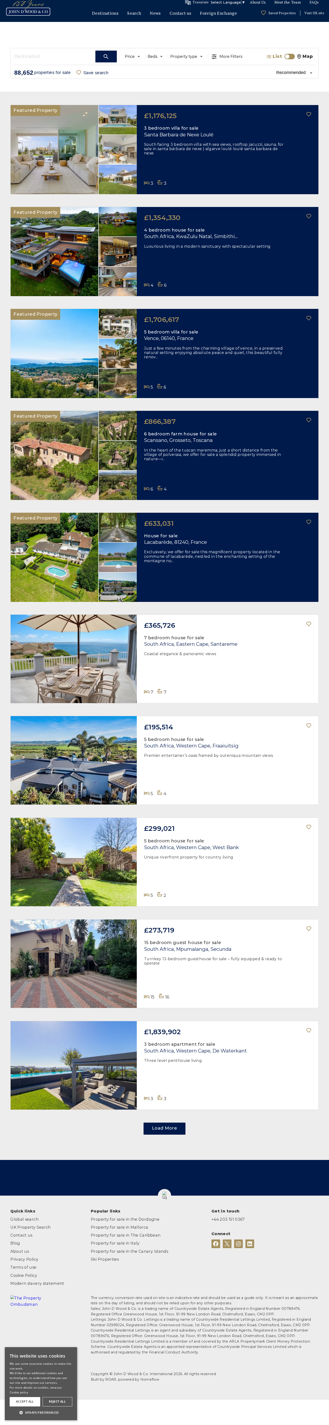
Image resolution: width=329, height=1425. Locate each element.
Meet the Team (287, 2)
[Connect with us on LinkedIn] (249, 1243)
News (155, 13)
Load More (164, 1128)
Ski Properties (105, 1259)
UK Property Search (30, 1227)
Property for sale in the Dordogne (125, 1219)
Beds (152, 56)
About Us (258, 2)
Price (130, 56)
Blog (15, 1243)
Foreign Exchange (218, 13)
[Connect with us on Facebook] (215, 1243)
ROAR (110, 1379)
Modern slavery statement (37, 1283)
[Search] (106, 56)
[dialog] (41, 1383)
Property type (183, 56)
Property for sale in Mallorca (119, 1227)
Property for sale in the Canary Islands (129, 1251)
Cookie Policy (23, 1275)
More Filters (230, 56)
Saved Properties (282, 13)
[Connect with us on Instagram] (238, 1243)
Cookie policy (19, 1392)
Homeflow (149, 1379)
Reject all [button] (57, 1401)
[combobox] (54, 56)
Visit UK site (314, 13)
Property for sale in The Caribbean (125, 1235)
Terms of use (23, 1267)
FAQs (314, 2)
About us (19, 1251)
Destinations (105, 13)
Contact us (180, 13)
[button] (164, 1195)
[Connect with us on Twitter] (227, 1243)
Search (134, 13)
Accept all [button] (25, 1401)
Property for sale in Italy (115, 1243)
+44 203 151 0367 (228, 1219)
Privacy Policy (24, 1259)
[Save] (308, 115)
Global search (24, 1219)
